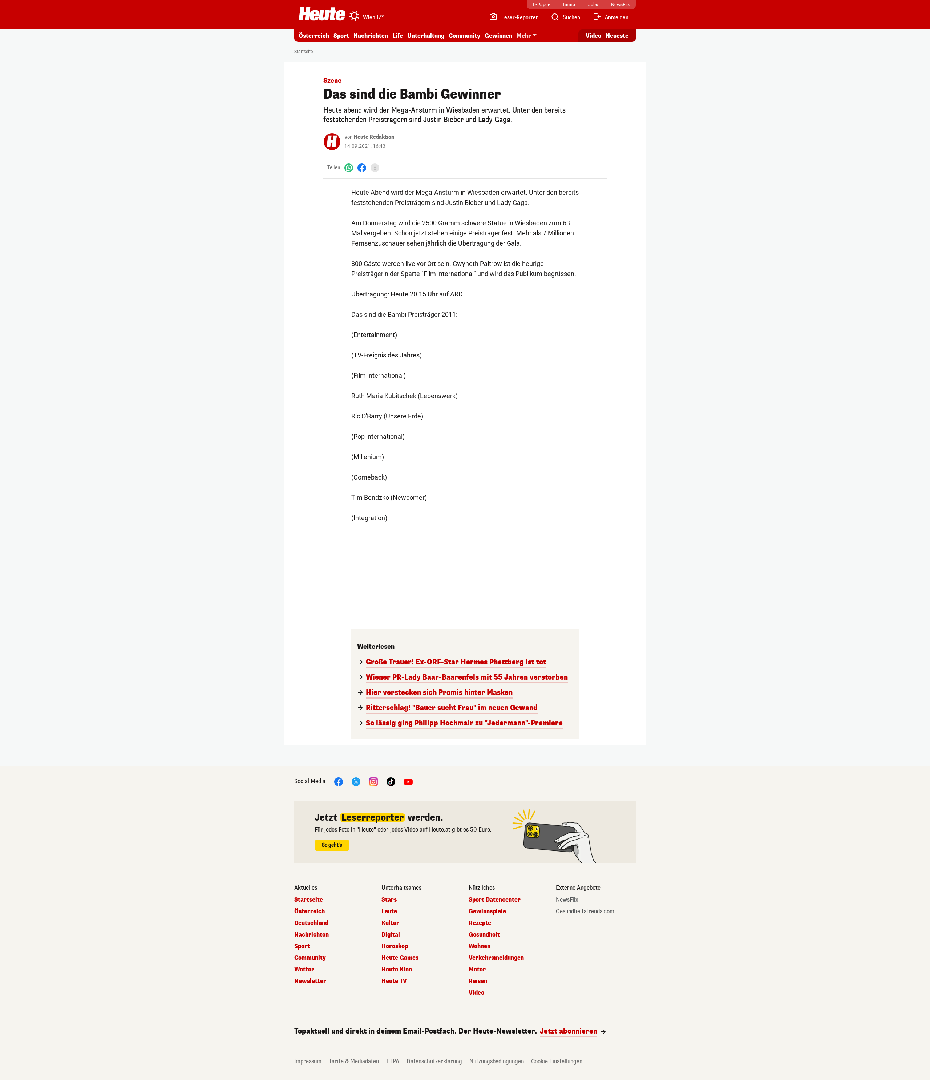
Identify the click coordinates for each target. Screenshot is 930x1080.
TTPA (392, 1061)
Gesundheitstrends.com (585, 911)
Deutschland (311, 923)
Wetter (304, 969)
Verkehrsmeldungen (496, 958)
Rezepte (480, 923)
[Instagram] (373, 781)
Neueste (617, 36)
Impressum (308, 1061)
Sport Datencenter (495, 899)
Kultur (390, 923)
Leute (389, 911)
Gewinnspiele (487, 911)
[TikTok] (391, 781)
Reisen (478, 981)
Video (593, 36)
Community (464, 36)
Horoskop (394, 946)
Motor (477, 969)
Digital (390, 934)
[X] (356, 781)
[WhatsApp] (348, 167)
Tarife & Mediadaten (354, 1061)
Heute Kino (396, 969)
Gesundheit (484, 934)
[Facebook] (361, 167)
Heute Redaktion (373, 137)
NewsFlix (567, 899)
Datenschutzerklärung (434, 1061)
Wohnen (479, 946)
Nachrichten (311, 934)
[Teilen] (375, 168)
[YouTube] (408, 781)
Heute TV (394, 981)
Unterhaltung (425, 36)
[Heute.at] (322, 14)
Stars (389, 899)
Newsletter (310, 981)
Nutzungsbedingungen (496, 1061)
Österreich (314, 36)
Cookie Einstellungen (556, 1061)
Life (397, 36)
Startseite (303, 51)
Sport (341, 36)
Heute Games (399, 958)
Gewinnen (498, 36)
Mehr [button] (524, 36)
